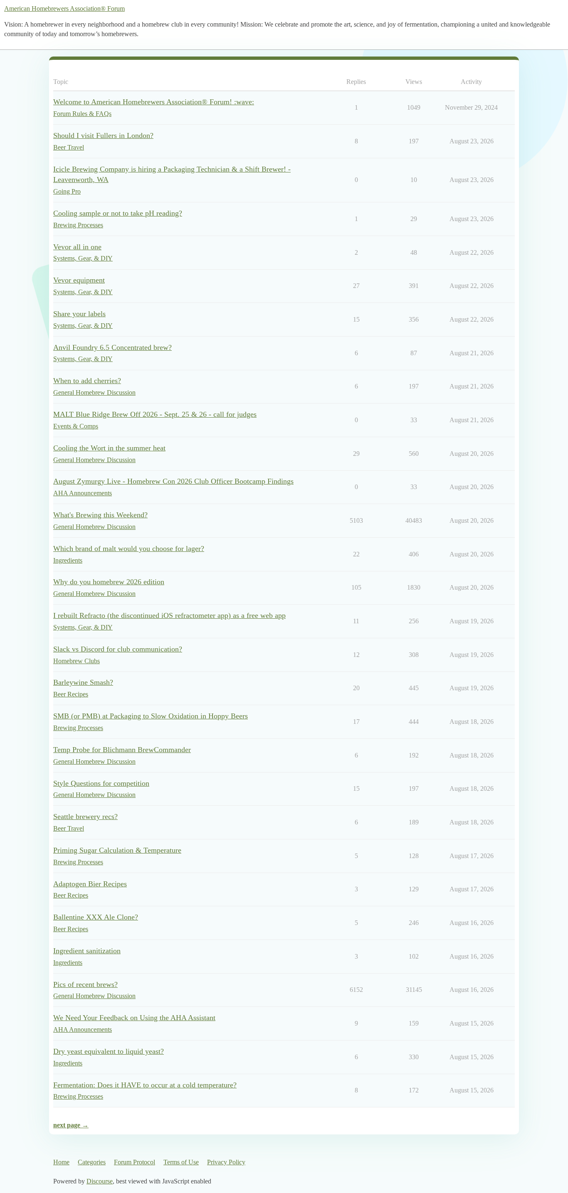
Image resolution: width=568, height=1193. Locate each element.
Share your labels (79, 314)
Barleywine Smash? (83, 682)
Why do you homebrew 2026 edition (108, 582)
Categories (92, 1162)
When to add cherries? (87, 380)
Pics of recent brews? (85, 984)
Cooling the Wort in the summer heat (109, 448)
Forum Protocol (134, 1162)
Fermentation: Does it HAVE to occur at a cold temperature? (145, 1085)
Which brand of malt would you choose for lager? (128, 548)
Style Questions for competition (101, 783)
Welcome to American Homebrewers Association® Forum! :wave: (153, 102)
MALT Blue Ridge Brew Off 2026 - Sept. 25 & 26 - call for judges (155, 414)
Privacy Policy (226, 1162)
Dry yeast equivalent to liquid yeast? (108, 1051)
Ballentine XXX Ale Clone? (95, 917)
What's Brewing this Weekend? (100, 515)
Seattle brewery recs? (85, 816)
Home (61, 1162)
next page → (71, 1125)
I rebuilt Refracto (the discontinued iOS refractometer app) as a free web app (169, 615)
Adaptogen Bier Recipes (90, 884)
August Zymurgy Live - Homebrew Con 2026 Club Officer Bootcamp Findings (173, 481)
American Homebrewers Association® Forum (64, 8)
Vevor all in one (77, 247)
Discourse (99, 1181)
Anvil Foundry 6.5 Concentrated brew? (112, 347)
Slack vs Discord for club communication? (117, 649)
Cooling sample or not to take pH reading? (117, 213)
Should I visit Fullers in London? (103, 135)
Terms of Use (181, 1162)
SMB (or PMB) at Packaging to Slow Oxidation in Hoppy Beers (150, 716)
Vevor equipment (79, 280)
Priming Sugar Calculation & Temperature (117, 850)
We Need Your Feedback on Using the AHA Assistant (134, 1017)
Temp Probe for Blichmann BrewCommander (122, 749)
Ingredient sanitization (87, 951)
